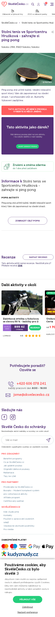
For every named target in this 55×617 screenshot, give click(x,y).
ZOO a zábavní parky (37, 14)
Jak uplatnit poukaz (13, 466)
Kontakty (8, 515)
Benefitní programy (13, 459)
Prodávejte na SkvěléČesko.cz (18, 487)
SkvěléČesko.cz (9, 23)
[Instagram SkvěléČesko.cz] (13, 417)
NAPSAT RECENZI (38, 257)
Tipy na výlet (10, 476)
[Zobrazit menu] (52, 4)
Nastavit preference (27, 612)
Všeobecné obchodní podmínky (19, 526)
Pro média (8, 529)
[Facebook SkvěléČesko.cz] (4, 417)
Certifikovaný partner (14, 501)
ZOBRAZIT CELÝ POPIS (27, 221)
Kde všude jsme (11, 512)
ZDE (20, 265)
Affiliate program (12, 497)
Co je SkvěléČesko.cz (14, 462)
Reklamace (9, 473)
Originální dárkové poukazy (17, 469)
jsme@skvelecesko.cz (31, 394)
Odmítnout (27, 607)
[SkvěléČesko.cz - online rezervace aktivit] (14, 4)
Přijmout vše (27, 599)
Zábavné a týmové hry (12, 14)
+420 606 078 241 (31, 383)
